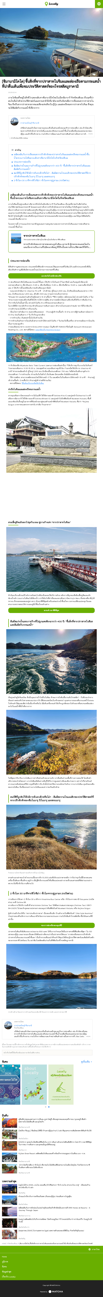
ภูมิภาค (5, 1261)
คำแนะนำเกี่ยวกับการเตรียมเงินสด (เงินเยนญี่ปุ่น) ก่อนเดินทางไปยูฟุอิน (45, 1196)
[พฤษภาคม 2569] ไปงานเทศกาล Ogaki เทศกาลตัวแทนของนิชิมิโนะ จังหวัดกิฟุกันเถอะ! (51, 1230)
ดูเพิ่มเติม (85, 1061)
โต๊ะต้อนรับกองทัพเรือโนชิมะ (33, 383)
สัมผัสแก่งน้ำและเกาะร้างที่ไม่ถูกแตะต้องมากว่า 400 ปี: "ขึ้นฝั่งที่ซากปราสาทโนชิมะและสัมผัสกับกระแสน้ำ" (52, 167)
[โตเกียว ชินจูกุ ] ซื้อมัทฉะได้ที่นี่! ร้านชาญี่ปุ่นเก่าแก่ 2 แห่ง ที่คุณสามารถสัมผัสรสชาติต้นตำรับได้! (55, 1130)
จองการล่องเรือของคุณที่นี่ (51, 925)
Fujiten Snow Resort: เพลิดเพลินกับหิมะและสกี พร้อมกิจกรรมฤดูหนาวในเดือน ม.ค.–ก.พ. (52, 1153)
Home (4, 1256)
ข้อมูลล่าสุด (6, 1271)
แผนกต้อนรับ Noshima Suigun (47, 329)
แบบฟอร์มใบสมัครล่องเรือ (51, 276)
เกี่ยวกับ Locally (9, 1276)
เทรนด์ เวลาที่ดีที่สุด (51, 610)
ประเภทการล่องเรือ (22, 161)
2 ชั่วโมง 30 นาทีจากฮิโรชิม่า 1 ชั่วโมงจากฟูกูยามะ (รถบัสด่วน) (41, 180)
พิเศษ (4, 1266)
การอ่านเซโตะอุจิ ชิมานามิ (29, 123)
